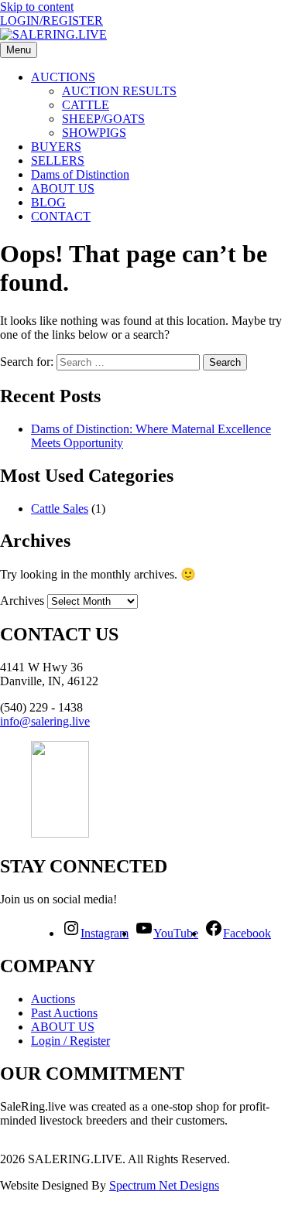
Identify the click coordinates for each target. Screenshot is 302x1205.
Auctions (53, 998)
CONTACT (61, 216)
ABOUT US (62, 188)
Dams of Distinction (80, 174)
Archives (22, 600)
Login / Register (70, 1040)
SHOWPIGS (94, 132)
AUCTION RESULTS (119, 90)
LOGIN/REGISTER (51, 20)
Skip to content (37, 6)
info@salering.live (45, 721)
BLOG (48, 202)
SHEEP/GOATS (103, 118)
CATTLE (85, 104)
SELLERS (57, 160)
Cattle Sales (59, 508)
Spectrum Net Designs (164, 1185)
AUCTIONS (63, 77)
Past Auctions (64, 1012)
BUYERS (56, 146)
